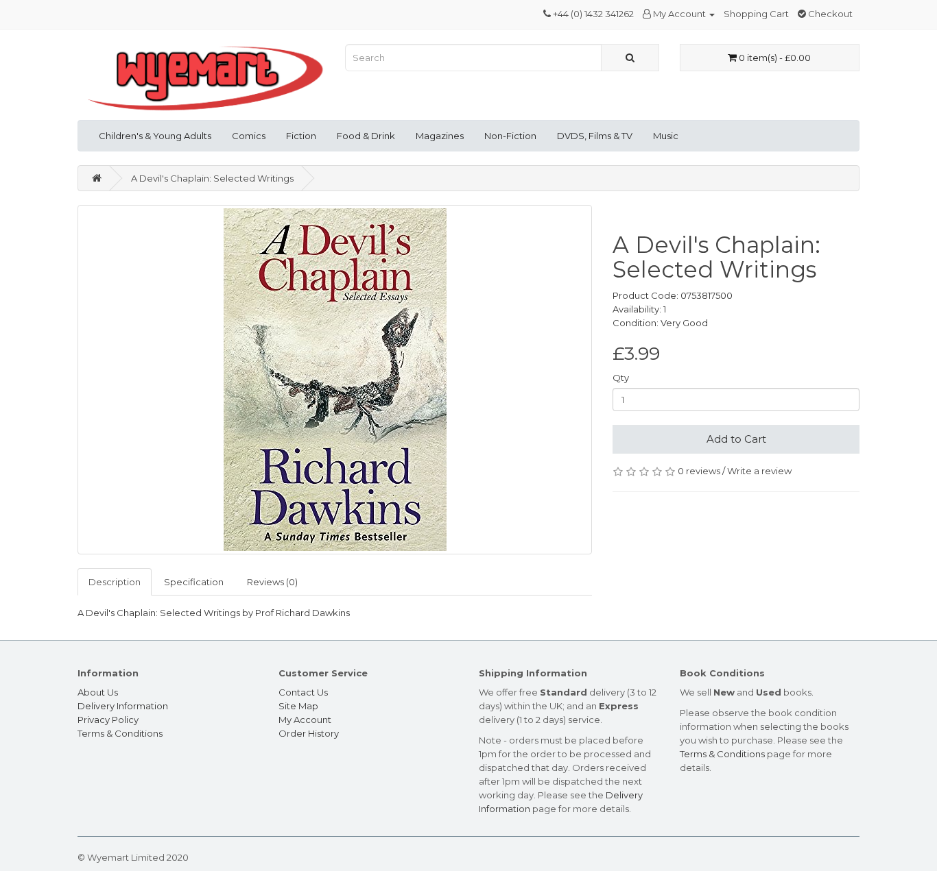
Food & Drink (366, 135)
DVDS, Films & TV (594, 135)
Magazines (440, 135)
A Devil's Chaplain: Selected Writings (212, 178)
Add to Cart (736, 438)
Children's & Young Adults (155, 135)
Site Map (298, 705)
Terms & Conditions (120, 733)
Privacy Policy (108, 719)
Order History (308, 733)
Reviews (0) (272, 581)
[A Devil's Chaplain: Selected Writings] (335, 379)
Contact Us (303, 692)
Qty (621, 377)
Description (114, 581)
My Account (304, 719)
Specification (194, 581)
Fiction (301, 135)
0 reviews (699, 470)
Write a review (759, 470)
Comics (248, 135)
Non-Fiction (510, 135)
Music (665, 135)
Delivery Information (123, 705)
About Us (98, 692)
